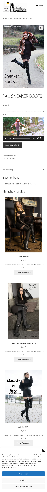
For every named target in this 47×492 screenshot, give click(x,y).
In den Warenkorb (12, 145)
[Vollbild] (41, 138)
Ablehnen (23, 480)
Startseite (8, 19)
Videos (16, 19)
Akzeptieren (23, 474)
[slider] (21, 138)
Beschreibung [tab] (8, 169)
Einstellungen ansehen (23, 486)
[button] (43, 450)
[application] (23, 129)
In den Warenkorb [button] (24, 272)
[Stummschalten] (38, 138)
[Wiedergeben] (5, 138)
